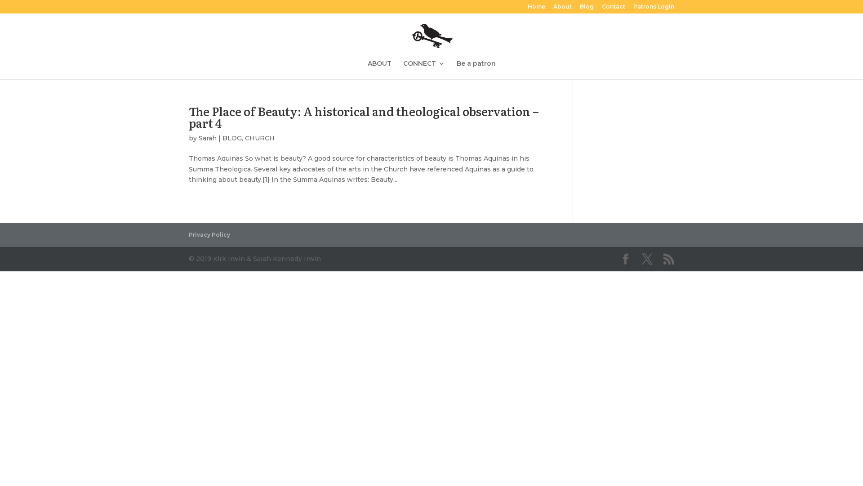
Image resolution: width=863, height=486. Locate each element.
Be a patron (476, 64)
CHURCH (260, 138)
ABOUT (379, 64)
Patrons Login (653, 7)
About (562, 7)
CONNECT (419, 64)
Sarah (208, 138)
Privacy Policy (209, 234)
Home (536, 7)
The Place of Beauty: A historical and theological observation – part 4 (364, 116)
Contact (613, 7)
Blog (587, 7)
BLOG (232, 138)
